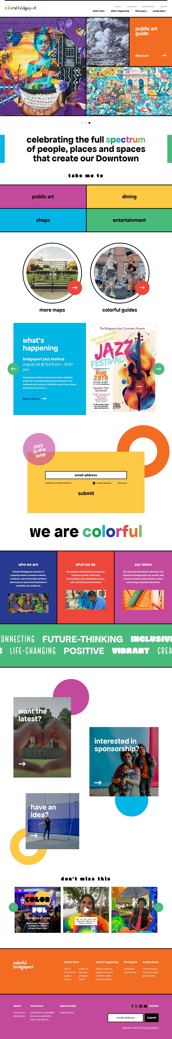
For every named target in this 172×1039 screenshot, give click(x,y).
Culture (67, 975)
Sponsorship (148, 6)
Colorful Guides (104, 979)
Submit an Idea (150, 972)
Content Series (103, 975)
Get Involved (149, 975)
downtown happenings (102, 483)
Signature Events (104, 972)
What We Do (19, 1016)
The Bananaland (150, 1027)
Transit (82, 979)
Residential (129, 968)
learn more (31, 399)
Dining (67, 979)
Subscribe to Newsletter (42, 1012)
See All (67, 968)
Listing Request (150, 968)
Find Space (140, 10)
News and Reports (39, 1019)
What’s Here (98, 10)
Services (83, 972)
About (118, 6)
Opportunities (67, 1012)
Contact (163, 6)
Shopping (84, 975)
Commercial (130, 972)
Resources (131, 6)
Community (70, 972)
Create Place (159, 10)
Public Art (83, 968)
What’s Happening (120, 10)
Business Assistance (40, 1016)
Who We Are (19, 1012)
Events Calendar (104, 968)
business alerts (120, 483)
